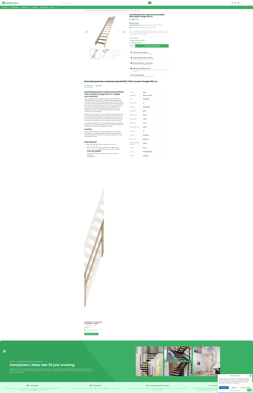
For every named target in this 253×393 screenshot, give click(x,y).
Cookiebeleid (231, 390)
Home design (43, 7)
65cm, (88, 146)
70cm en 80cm (94, 146)
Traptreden (35, 7)
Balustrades (24, 7)
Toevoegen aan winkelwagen (152, 46)
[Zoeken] (150, 3)
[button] (250, 375)
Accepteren (224, 387)
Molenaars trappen (98, 10)
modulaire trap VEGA (92, 149)
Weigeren (234, 387)
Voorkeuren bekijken (245, 387)
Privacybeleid (237, 390)
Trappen (5, 7)
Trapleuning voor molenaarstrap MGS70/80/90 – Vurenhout (93, 322)
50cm (116, 144)
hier (35, 389)
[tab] (88, 86)
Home (85, 10)
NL (240, 2)
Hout (52, 7)
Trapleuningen (15, 7)
